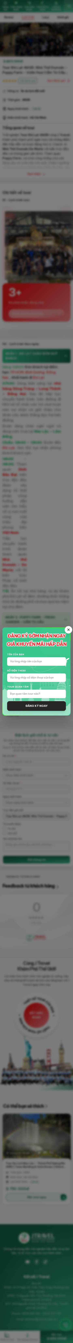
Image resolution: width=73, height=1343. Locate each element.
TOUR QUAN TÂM (17, 686)
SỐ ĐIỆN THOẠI (16, 670)
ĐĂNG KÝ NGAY (37, 706)
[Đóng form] (68, 630)
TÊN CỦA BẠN (15, 654)
